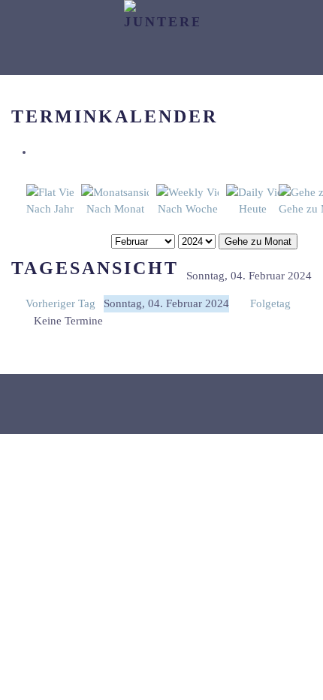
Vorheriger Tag (60, 303)
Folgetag (270, 303)
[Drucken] (38, 152)
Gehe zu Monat (258, 241)
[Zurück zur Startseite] (161, 37)
